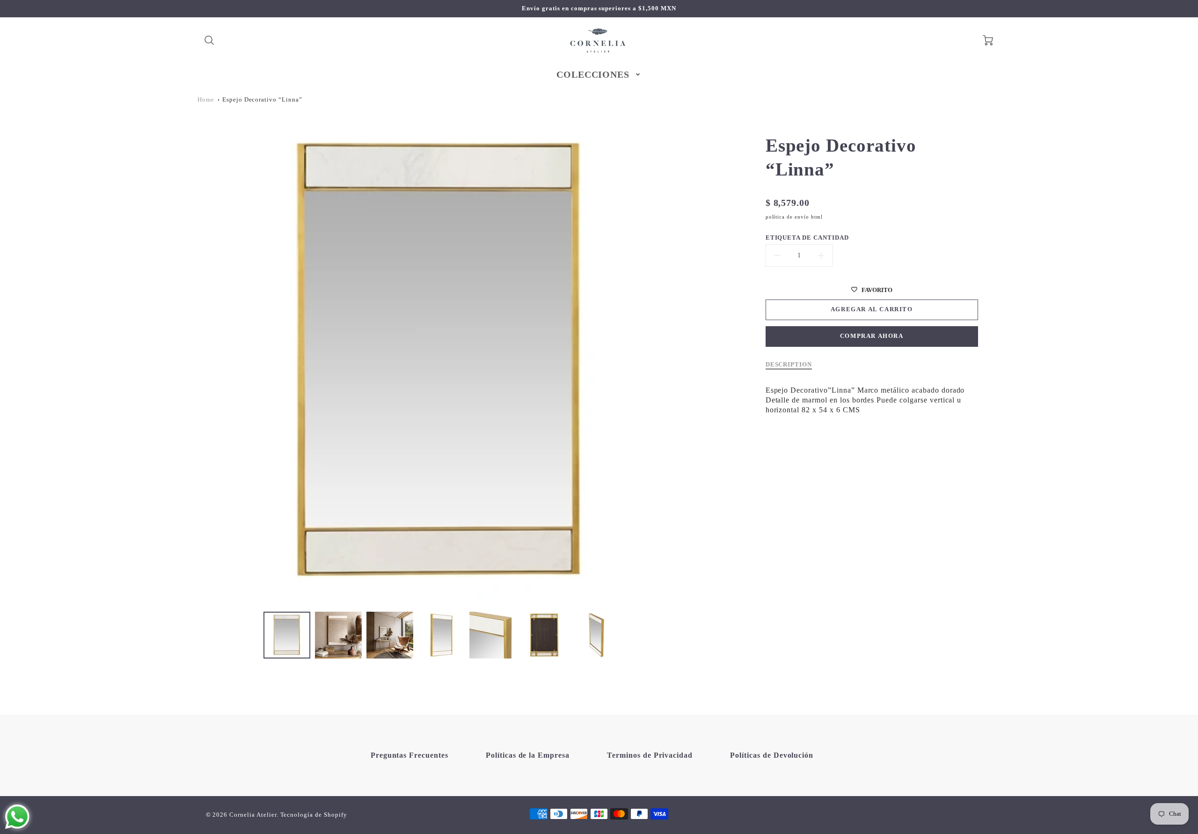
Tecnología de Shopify (313, 815)
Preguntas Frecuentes (409, 755)
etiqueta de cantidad (807, 237)
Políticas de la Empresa (528, 755)
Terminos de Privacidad (650, 755)
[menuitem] (599, 74)
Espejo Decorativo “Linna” (262, 99)
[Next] (690, 362)
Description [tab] (789, 364)
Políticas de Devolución (771, 755)
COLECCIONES (593, 74)
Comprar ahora (872, 336)
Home (205, 99)
